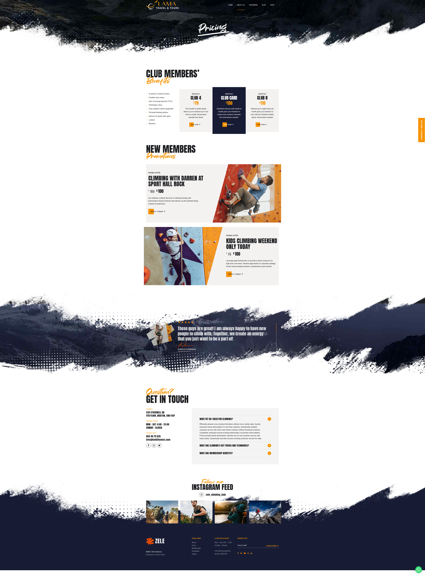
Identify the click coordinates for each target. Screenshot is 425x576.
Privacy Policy (160, 555)
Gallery (194, 554)
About (194, 542)
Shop (272, 5)
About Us (241, 5)
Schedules (195, 551)
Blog (264, 5)
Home (230, 5)
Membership (196, 548)
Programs (253, 5)
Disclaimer (150, 555)
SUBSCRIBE (271, 546)
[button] (418, 569)
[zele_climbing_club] (201, 494)
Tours (194, 545)
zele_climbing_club (216, 494)
